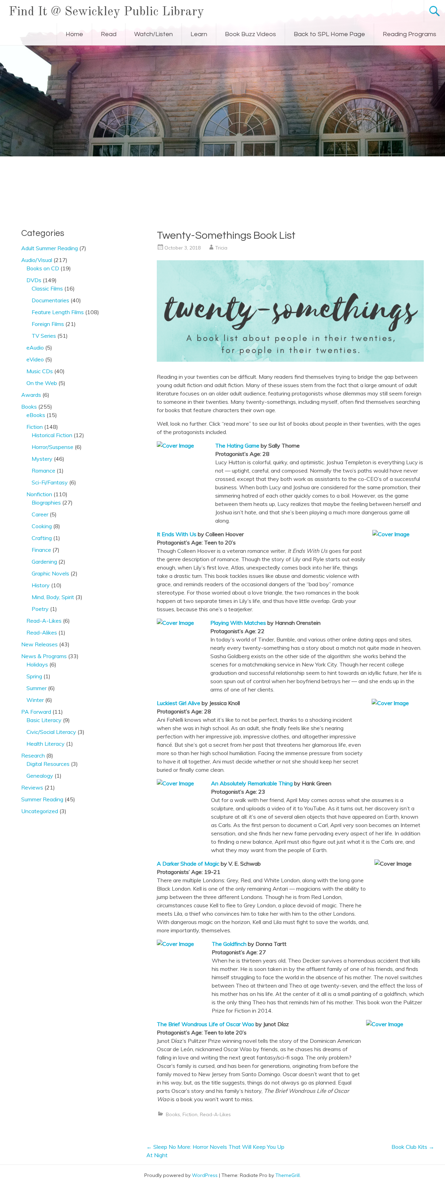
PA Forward (36, 711)
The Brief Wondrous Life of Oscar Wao (205, 1024)
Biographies (46, 502)
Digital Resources (48, 763)
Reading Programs (409, 34)
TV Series (44, 335)
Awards (31, 394)
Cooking (42, 526)
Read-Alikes (41, 632)
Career (40, 514)
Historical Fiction (52, 435)
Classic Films (47, 288)
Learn (199, 34)
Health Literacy (45, 743)
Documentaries (50, 300)
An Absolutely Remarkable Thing (252, 783)
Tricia (221, 248)
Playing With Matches (238, 622)
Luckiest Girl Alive (178, 703)
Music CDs (39, 371)
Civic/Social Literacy (51, 731)
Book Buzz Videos (250, 34)
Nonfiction (39, 494)
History (41, 585)
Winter (35, 699)
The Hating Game (237, 445)
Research (33, 755)
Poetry (40, 608)
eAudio (35, 347)
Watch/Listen (153, 34)
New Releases (39, 644)
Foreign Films (48, 323)
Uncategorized (39, 811)
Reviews (32, 787)
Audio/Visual (36, 259)
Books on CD (42, 268)
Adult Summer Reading (49, 248)
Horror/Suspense (52, 446)
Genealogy (39, 775)
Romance (43, 470)
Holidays (37, 664)
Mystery (42, 458)
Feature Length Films (58, 312)
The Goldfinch (229, 943)
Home (74, 34)
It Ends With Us (176, 534)
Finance (41, 549)
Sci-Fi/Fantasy (50, 482)
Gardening (44, 561)
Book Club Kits (412, 1146)
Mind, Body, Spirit (53, 597)
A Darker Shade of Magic (188, 863)
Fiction (190, 1114)
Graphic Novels (50, 573)
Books (173, 1114)
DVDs (33, 280)
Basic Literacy (44, 720)
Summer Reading (42, 799)
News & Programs (44, 656)
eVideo (35, 359)
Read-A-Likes (215, 1114)
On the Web (41, 382)
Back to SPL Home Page (329, 34)
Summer (36, 688)
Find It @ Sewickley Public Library (106, 12)
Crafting (42, 537)
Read (108, 34)
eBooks (35, 414)
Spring (34, 676)
